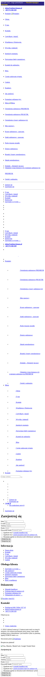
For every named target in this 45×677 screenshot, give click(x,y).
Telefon (3, 526)
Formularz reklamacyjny (13, 593)
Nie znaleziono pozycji (16, 505)
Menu (7, 385)
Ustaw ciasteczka (10, 626)
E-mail (3, 523)
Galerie (7, 560)
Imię (2, 521)
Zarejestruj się (9, 187)
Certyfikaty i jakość (11, 194)
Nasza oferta (9, 550)
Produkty (8, 261)
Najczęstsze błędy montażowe (15, 576)
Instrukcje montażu (11, 574)
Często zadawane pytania (13, 573)
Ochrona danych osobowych (14, 591)
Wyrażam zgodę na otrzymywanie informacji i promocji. (21, 537)
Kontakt (7, 198)
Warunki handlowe (11, 589)
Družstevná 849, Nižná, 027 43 (15, 607)
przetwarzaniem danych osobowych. (25, 535)
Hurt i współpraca (11, 580)
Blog (6, 578)
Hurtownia (8, 200)
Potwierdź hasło (6, 530)
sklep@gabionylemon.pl (13, 609)
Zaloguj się (8, 185)
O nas (7, 192)
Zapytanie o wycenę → (13, 202)
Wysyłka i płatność (11, 196)
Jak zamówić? (9, 571)
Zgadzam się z (15, 532)
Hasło (3, 528)
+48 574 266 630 (10, 611)
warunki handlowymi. (20, 532)
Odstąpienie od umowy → (13, 595)
